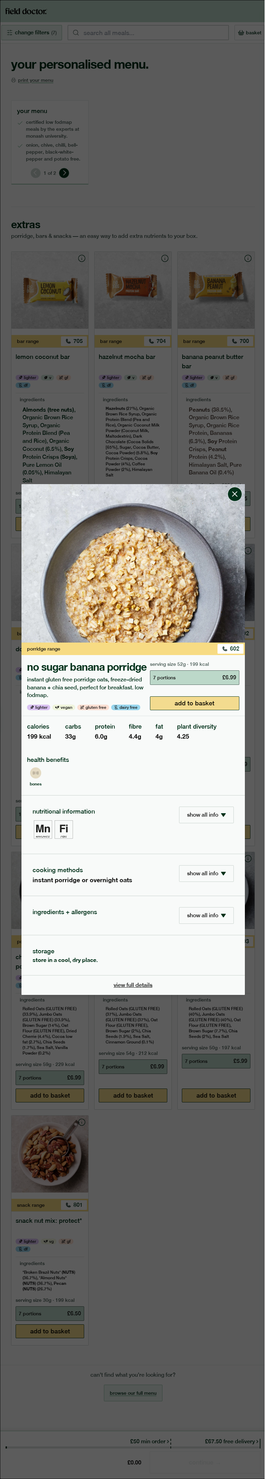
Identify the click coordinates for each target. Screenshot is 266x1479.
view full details (133, 985)
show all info (202, 814)
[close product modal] (235, 487)
